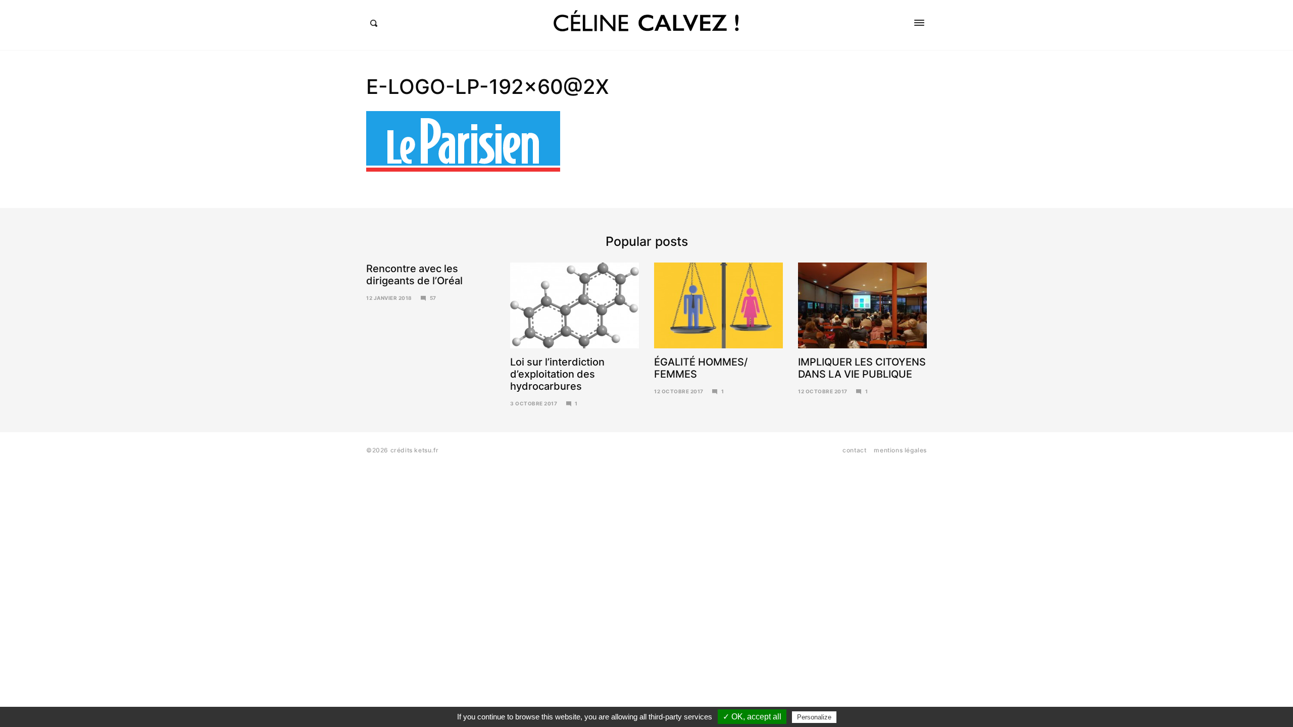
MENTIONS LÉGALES (900, 450)
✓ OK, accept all (752, 716)
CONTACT (854, 450)
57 (433, 298)
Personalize (814, 717)
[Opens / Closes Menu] (919, 23)
